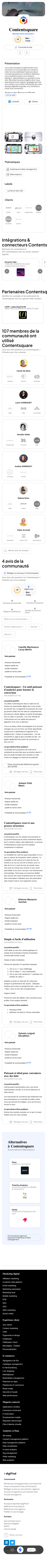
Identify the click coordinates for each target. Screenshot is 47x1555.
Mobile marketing (10, 1296)
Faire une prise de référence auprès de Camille (23, 765)
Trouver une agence (12, 1495)
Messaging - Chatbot (11, 1346)
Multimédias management (13, 1378)
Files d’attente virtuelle (12, 1424)
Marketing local (9, 1293)
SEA (4, 1303)
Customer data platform (12, 1282)
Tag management (10, 1453)
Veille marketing (9, 1457)
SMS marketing (9, 1310)
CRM (5, 1332)
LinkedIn (15, 101)
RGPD (6, 1526)
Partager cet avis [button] (20, 772)
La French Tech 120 (15, 191)
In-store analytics (10, 1450)
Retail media (8, 1389)
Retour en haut (16, 1535)
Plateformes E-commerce (13, 1385)
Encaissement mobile (11, 1417)
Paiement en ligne (10, 1382)
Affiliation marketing (11, 1279)
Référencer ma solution (14, 1507)
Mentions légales (11, 1524)
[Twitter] (12, 1542)
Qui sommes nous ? (12, 1521)
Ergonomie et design (11, 1335)
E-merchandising (10, 1368)
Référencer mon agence (14, 1509)
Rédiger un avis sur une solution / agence (22, 1489)
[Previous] (7, 271)
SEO (5, 1307)
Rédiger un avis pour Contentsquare (23, 573)
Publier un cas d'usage (14, 1512)
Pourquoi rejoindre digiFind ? (16, 1504)
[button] (12, 1550)
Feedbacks (7, 1339)
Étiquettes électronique (12, 1421)
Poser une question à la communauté (20, 1486)
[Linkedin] (6, 1542)
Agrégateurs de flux (11, 1361)
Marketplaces (8, 1375)
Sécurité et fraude (10, 1392)
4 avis (27, 41)
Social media (8, 1314)
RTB (4, 1300)
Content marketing (10, 1328)
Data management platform (14, 1443)
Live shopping (8, 1371)
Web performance (10, 1396)
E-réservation (8, 1414)
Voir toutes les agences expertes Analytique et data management (19, 1238)
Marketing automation (12, 1289)
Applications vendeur (11, 1407)
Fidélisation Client (10, 1342)
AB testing (7, 1436)
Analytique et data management (23, 169)
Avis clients (7, 1325)
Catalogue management (13, 1364)
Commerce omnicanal (12, 1410)
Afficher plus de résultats (18, 551)
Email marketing (9, 1286)
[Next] (40, 271)
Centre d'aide (10, 1529)
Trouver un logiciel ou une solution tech (21, 1492)
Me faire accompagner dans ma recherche (22, 1484)
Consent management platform (15, 1439)
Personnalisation (9, 1349)
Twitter (35, 101)
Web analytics (16, 174)
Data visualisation (10, 1446)
